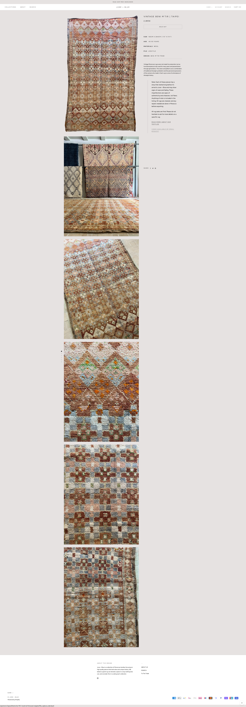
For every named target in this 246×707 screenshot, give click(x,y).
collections (10, 7)
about (23, 7)
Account (218, 7)
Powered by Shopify (14, 699)
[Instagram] (97, 678)
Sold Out (163, 26)
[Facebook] (150, 168)
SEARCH (33, 7)
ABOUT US (144, 667)
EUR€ (209, 7)
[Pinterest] (155, 168)
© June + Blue (13, 697)
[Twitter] (152, 168)
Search (228, 7)
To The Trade (145, 673)
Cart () (237, 7)
